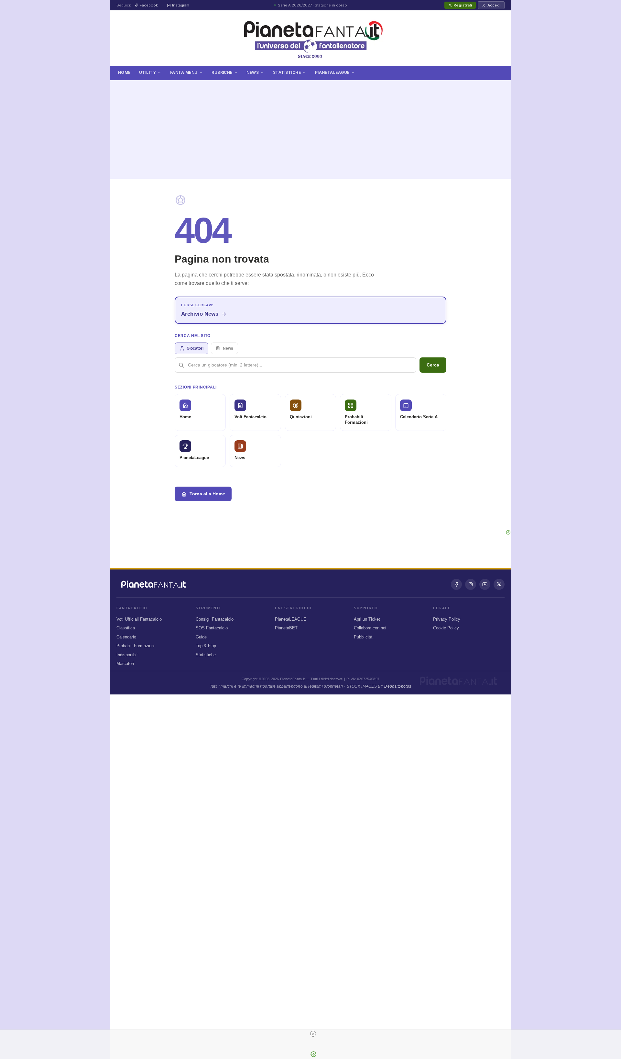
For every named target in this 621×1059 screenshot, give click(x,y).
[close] (313, 1034)
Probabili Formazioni (135, 645)
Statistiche (287, 72)
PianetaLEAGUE (290, 619)
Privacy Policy (446, 619)
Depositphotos (397, 686)
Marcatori (125, 663)
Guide (201, 637)
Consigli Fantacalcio (215, 619)
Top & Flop (206, 645)
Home (124, 72)
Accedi (493, 5)
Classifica (125, 627)
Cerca (433, 364)
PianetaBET (286, 627)
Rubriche (222, 72)
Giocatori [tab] (195, 348)
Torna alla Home (207, 493)
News (252, 72)
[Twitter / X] (499, 584)
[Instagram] (470, 584)
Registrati (462, 5)
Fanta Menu (184, 72)
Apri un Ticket (367, 619)
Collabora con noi (370, 627)
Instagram (180, 5)
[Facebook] (456, 584)
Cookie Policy (446, 627)
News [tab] (228, 348)
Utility (147, 72)
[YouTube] (484, 584)
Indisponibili (127, 654)
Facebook (149, 5)
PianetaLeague (332, 72)
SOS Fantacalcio (212, 627)
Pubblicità (363, 637)
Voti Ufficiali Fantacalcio (139, 619)
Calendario (126, 637)
